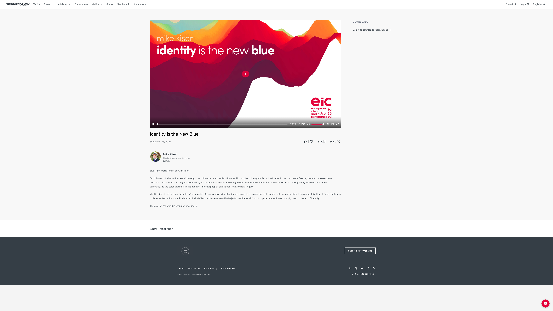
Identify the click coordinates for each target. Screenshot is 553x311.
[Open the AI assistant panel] (545, 303)
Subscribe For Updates (360, 251)
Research (49, 4)
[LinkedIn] (350, 268)
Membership (123, 4)
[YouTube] (362, 268)
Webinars (97, 4)
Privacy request (228, 269)
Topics (36, 4)
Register (537, 4)
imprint (180, 269)
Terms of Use (194, 269)
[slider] (222, 124)
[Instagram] (356, 268)
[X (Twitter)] (374, 268)
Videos (109, 4)
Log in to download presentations (370, 30)
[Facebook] (368, 268)
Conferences (81, 4)
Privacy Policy (210, 269)
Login (523, 4)
